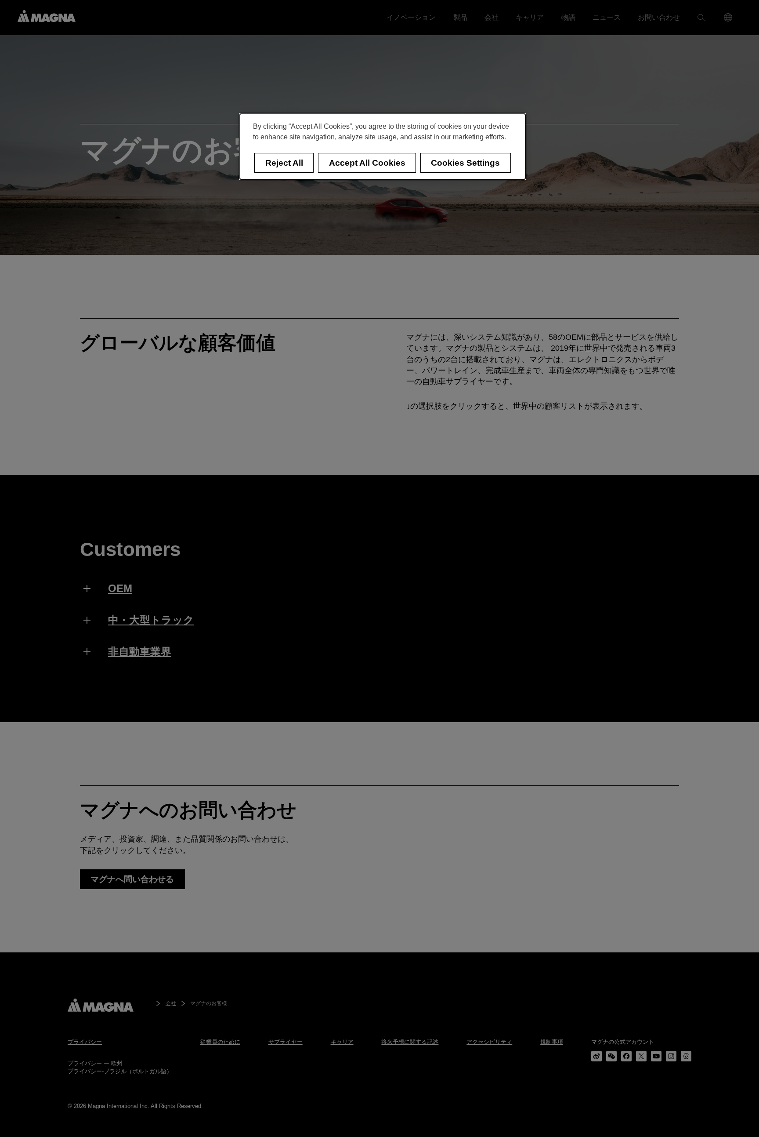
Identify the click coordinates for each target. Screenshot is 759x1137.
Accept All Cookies (367, 162)
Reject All (284, 162)
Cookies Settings (465, 162)
